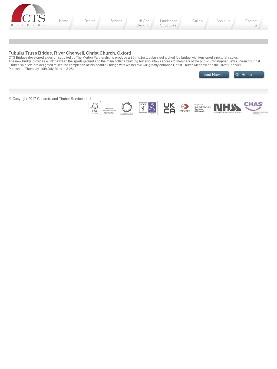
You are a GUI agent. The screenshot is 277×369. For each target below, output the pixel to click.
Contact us (251, 23)
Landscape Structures (168, 23)
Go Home (243, 74)
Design (89, 21)
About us (223, 21)
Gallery (197, 21)
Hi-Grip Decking (143, 23)
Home (63, 21)
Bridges (116, 21)
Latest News (211, 74)
